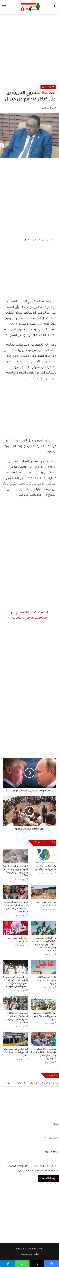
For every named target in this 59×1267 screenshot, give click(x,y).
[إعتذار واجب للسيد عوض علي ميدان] (15, 928)
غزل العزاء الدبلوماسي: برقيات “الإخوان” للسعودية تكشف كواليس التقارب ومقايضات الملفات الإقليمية (44, 944)
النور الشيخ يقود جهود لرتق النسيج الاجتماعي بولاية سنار (16, 1052)
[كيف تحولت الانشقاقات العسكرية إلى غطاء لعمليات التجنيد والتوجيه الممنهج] (15, 1003)
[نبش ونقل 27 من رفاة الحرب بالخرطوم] (43, 892)
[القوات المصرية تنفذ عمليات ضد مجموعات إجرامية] (43, 967)
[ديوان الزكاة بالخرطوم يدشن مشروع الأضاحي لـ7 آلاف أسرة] (43, 1003)
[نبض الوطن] (29, 7)
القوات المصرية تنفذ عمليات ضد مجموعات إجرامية (46, 980)
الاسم (56, 1124)
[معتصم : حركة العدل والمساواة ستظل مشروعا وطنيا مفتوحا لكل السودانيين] (43, 1039)
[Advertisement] (29, 47)
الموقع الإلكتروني (51, 1152)
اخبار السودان (48, 87)
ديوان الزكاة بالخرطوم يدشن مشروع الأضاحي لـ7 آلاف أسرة (43, 1016)
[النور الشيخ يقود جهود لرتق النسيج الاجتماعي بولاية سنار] (15, 1039)
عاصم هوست (26, 1254)
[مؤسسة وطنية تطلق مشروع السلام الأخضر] (43, 856)
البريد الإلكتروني (51, 1138)
